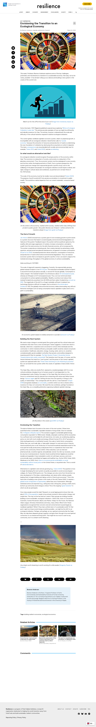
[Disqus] (48, 674)
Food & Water (54, 12)
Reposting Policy (11, 717)
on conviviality (42, 383)
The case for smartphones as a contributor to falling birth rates (67, 638)
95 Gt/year (43, 269)
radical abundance (27, 464)
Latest (21, 12)
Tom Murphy (62, 640)
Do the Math (68, 640)
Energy (28, 12)
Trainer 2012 (30, 149)
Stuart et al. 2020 (26, 252)
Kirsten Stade (25, 640)
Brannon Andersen (27, 30)
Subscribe (83, 709)
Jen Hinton (23, 237)
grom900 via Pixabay (56, 421)
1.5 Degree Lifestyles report (31, 433)
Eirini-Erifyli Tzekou (45, 643)
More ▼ (71, 12)
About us (60, 709)
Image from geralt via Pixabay (53, 230)
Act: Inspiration (25, 21)
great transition (66, 486)
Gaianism (47, 30)
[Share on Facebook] (37, 579)
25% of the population (31, 494)
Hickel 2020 (41, 149)
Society (63, 12)
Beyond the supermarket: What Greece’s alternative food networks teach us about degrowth (47, 640)
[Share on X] (48, 579)
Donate (75, 709)
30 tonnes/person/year (67, 274)
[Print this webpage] (70, 579)
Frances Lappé (29, 378)
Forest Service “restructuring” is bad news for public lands (28, 638)
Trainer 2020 (69, 176)
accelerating (54, 149)
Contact (68, 709)
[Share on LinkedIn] (59, 579)
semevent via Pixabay (67, 335)
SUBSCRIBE (87, 4)
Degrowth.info (52, 643)
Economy (35, 12)
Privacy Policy (21, 717)
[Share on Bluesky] (25, 579)
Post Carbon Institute (89, 9)
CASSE (29, 640)
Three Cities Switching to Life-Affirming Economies (57, 361)
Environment (44, 12)
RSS (89, 709)
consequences (31, 147)
